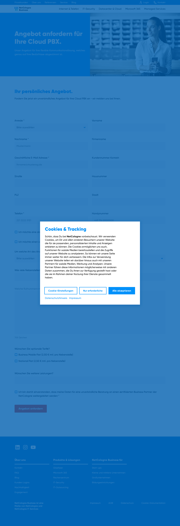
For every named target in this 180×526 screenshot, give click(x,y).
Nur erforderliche (93, 290)
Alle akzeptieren (121, 290)
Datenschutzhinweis (56, 298)
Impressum (75, 298)
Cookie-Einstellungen (60, 290)
